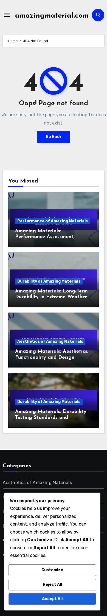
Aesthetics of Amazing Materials (50, 341)
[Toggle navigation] (7, 15)
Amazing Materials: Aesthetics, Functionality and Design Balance (51, 357)
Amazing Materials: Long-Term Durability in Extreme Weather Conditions (51, 297)
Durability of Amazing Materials (48, 281)
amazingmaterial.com (52, 16)
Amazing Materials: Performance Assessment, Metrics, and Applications (45, 237)
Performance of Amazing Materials (52, 221)
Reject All (52, 584)
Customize (52, 570)
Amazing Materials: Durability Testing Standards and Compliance (50, 417)
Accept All (52, 598)
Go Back (53, 136)
